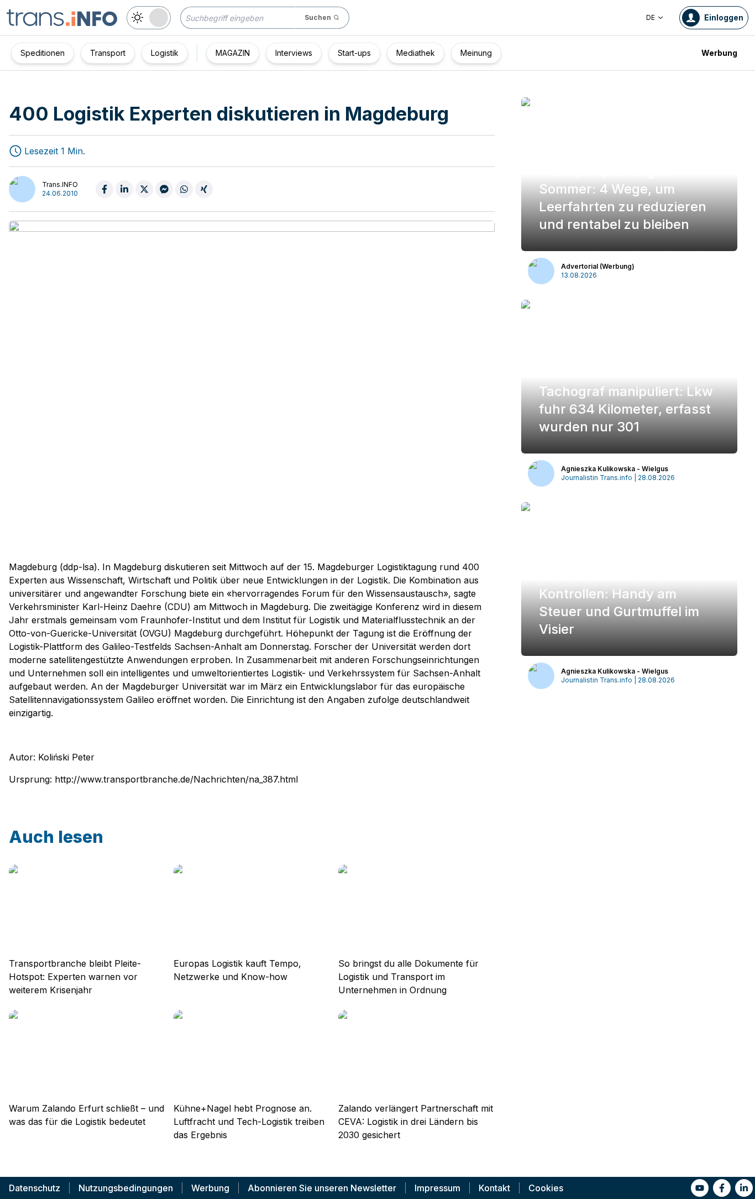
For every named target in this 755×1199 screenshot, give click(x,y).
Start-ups (354, 53)
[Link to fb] (722, 1188)
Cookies (545, 1187)
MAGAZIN (233, 53)
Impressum (437, 1187)
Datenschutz (34, 1187)
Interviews (293, 53)
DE (650, 17)
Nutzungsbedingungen (125, 1187)
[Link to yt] (700, 1188)
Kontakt (494, 1187)
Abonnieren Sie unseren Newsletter (322, 1187)
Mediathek (415, 53)
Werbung (719, 53)
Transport (107, 53)
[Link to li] (744, 1188)
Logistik (165, 53)
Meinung (476, 53)
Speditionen (42, 53)
